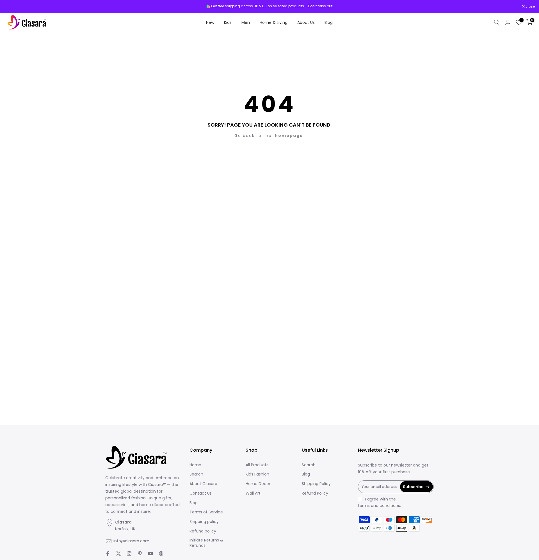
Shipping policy (204, 521)
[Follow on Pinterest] (139, 553)
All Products (257, 465)
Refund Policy (315, 493)
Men (245, 22)
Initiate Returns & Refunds (206, 543)
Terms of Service (206, 512)
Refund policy (202, 531)
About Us (306, 22)
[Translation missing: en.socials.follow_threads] (161, 553)
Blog (329, 22)
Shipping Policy (316, 483)
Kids (228, 22)
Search (196, 474)
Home (195, 465)
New (210, 22)
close (12, 6)
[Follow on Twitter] (118, 553)
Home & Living (273, 22)
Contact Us (200, 493)
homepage (289, 135)
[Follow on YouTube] (150, 553)
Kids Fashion (257, 474)
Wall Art (253, 493)
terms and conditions (379, 505)
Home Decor (258, 483)
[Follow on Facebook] (107, 553)
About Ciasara (203, 483)
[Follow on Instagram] (129, 553)
